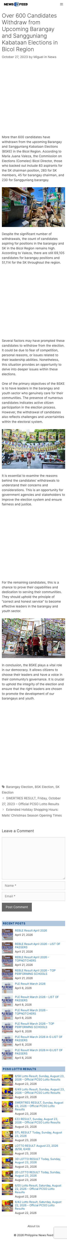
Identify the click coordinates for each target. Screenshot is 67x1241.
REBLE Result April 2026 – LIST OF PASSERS (37, 945)
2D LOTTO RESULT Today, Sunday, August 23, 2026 (37, 1173)
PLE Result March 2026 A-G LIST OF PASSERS (39, 1038)
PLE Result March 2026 (30, 983)
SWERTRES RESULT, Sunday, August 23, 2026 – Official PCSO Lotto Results (39, 1106)
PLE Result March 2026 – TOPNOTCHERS (31, 1011)
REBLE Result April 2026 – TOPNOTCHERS (32, 958)
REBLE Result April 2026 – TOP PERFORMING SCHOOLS (35, 972)
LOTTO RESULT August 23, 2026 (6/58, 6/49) (36, 1147)
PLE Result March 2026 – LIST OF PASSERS (37, 998)
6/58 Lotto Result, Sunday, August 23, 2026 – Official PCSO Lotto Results (39, 1077)
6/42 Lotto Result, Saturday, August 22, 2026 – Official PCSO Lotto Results (38, 1205)
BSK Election (44, 787)
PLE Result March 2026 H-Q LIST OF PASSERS (39, 1051)
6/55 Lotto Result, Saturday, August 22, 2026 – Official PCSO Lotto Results (38, 1189)
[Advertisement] (33, 99)
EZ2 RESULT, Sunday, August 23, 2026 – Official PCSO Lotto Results (37, 1120)
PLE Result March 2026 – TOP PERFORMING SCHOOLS (34, 1025)
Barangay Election (19, 787)
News (52, 57)
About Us (34, 1226)
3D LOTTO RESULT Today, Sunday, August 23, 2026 (38, 1160)
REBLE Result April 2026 (31, 930)
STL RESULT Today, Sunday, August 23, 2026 (38, 1134)
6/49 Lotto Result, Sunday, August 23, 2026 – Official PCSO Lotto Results (40, 1091)
